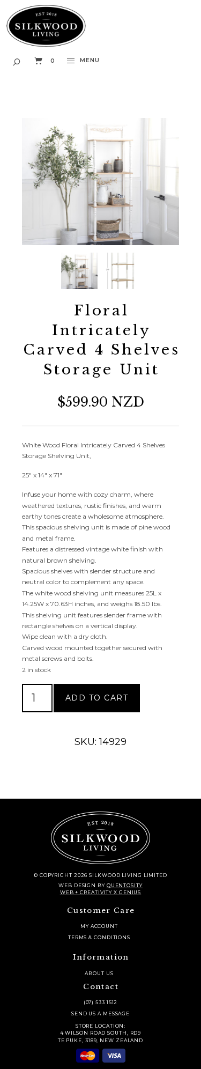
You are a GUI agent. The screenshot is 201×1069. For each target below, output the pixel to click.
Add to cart (97, 698)
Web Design (77, 885)
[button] (17, 61)
